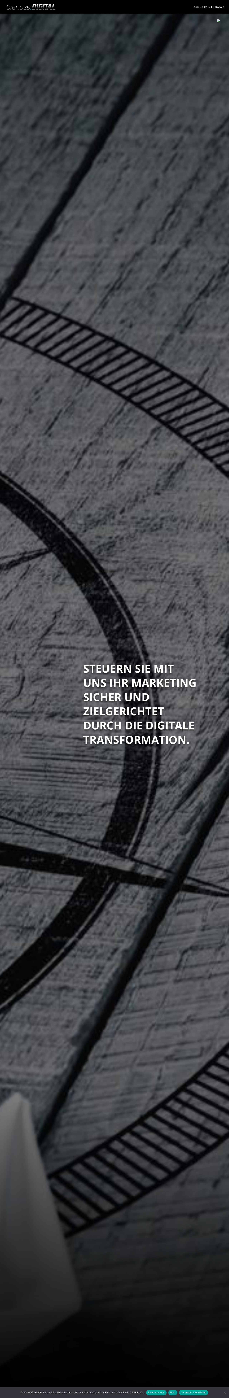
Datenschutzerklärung (193, 1392)
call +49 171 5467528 (209, 7)
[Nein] (224, 1392)
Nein (173, 1392)
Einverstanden (156, 1392)
